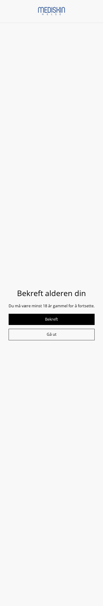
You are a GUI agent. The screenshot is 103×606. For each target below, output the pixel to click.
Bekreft (51, 319)
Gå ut (52, 334)
